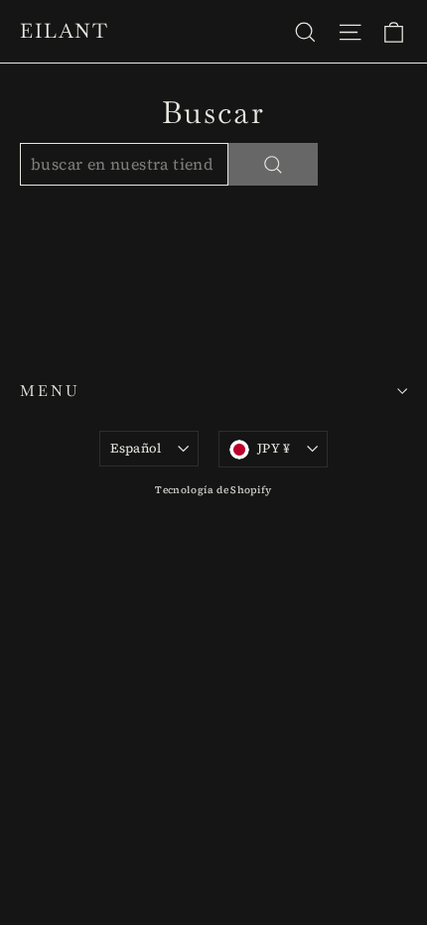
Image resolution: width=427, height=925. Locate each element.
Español (135, 448)
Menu (49, 390)
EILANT (64, 31)
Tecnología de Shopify (213, 489)
